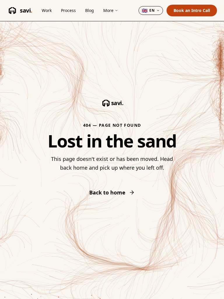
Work (47, 10)
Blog (89, 10)
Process (68, 10)
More (108, 10)
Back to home (107, 192)
